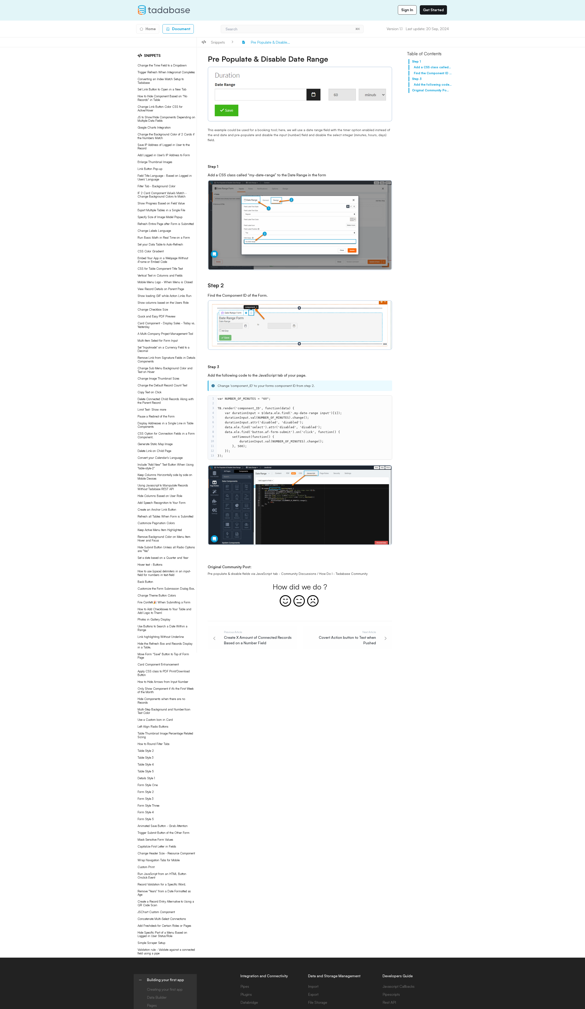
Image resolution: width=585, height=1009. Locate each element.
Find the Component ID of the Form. (433, 73)
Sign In (407, 10)
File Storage (317, 1002)
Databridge (249, 1002)
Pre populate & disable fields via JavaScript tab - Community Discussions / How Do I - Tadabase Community (288, 574)
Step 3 (417, 79)
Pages (152, 1005)
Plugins (246, 994)
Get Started (433, 10)
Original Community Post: (431, 90)
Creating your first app (165, 989)
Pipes (244, 986)
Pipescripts (391, 994)
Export (313, 994)
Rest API (389, 1002)
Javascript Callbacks (399, 986)
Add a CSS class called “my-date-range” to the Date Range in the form (433, 67)
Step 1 (416, 61)
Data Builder (157, 997)
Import (313, 986)
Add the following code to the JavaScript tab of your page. (433, 84)
